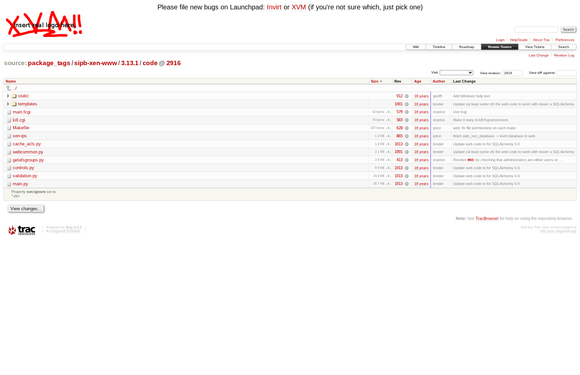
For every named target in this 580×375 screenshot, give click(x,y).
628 (399, 128)
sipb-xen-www (95, 62)
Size (374, 81)
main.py (20, 183)
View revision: (490, 73)
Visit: (435, 72)
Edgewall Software (65, 231)
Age (417, 81)
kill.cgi (19, 120)
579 (399, 111)
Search (563, 47)
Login (500, 40)
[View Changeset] (406, 96)
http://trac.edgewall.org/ (558, 231)
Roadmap (466, 47)
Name (11, 81)
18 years (421, 96)
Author (439, 81)
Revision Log (564, 55)
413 (399, 159)
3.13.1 (130, 62)
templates (27, 103)
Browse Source (500, 47)
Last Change (539, 55)
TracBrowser (487, 218)
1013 (398, 144)
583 (399, 120)
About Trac (541, 40)
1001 (398, 104)
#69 (471, 160)
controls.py (23, 167)
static (23, 95)
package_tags (49, 62)
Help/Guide (519, 40)
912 (399, 96)
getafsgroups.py (28, 159)
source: (15, 62)
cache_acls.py (27, 143)
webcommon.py (28, 151)
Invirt (274, 7)
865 (399, 136)
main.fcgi (22, 111)
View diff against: (543, 73)
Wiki (416, 47)
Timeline (439, 47)
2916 (173, 62)
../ (15, 88)
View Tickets (534, 47)
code (150, 62)
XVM (299, 7)
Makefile (21, 127)
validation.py (25, 175)
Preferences (564, 40)
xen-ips (20, 135)
